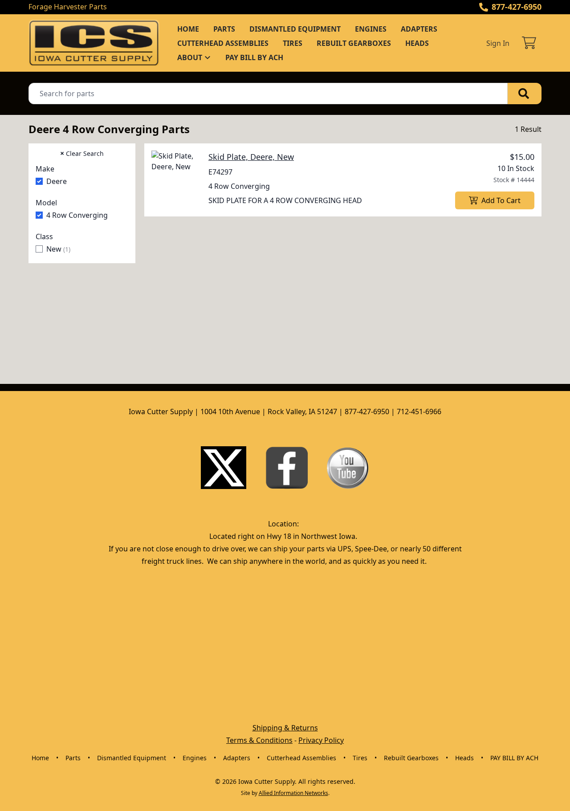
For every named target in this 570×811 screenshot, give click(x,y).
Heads (417, 43)
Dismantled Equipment (295, 29)
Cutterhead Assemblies (223, 43)
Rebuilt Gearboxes (354, 43)
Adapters (419, 29)
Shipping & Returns (285, 728)
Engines (371, 29)
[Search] (525, 93)
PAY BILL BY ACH (254, 57)
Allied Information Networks (293, 793)
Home (188, 29)
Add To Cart (501, 200)
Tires (292, 43)
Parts (224, 29)
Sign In (497, 43)
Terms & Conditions (259, 740)
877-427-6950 (517, 6)
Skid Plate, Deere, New (251, 156)
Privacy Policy (321, 740)
